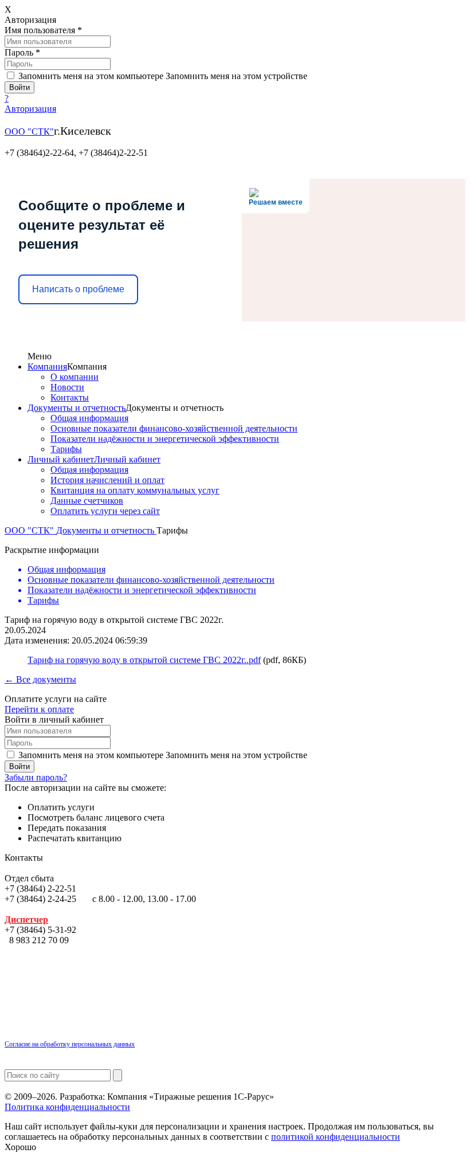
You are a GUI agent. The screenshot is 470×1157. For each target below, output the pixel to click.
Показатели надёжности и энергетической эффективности (164, 439)
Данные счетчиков (86, 500)
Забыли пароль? (36, 777)
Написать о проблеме (78, 289)
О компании (74, 377)
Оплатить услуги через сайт (105, 511)
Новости (67, 387)
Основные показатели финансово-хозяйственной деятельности (173, 428)
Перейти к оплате (39, 709)
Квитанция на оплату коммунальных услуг (135, 490)
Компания (47, 366)
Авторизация (30, 108)
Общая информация (89, 418)
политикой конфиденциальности (335, 1137)
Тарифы (66, 449)
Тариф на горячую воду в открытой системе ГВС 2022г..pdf (144, 660)
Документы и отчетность (77, 408)
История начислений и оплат (107, 480)
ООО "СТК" (29, 131)
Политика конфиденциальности (67, 1107)
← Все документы (40, 679)
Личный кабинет (61, 459)
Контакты (69, 397)
